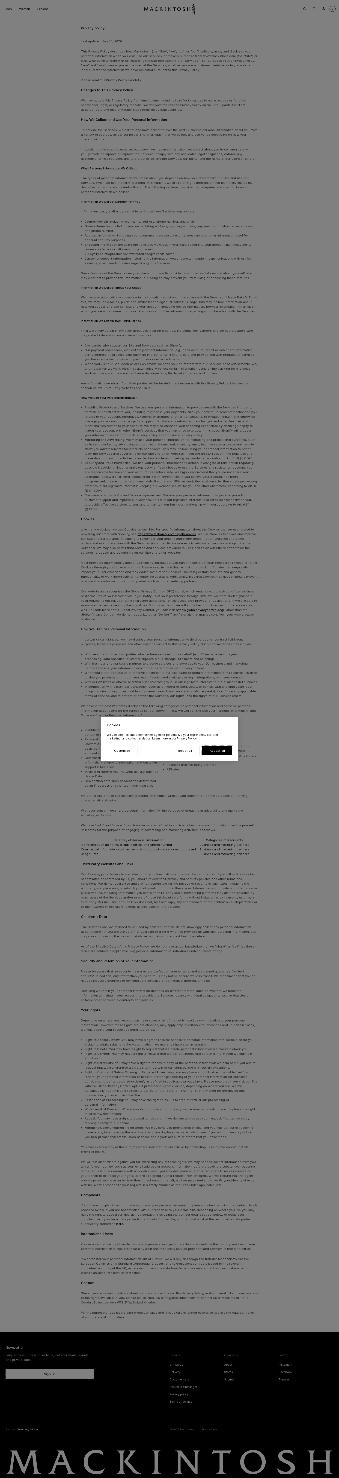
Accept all (217, 750)
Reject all (185, 750)
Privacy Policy (186, 738)
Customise (122, 750)
